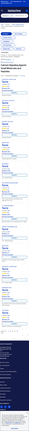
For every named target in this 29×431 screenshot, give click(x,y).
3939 (8, 315)
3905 (8, 231)
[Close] (27, 413)
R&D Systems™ (5, 1)
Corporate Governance (5, 400)
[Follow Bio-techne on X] (5, 406)
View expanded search (7, 62)
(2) (8, 107)
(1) (8, 128)
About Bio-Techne (4, 362)
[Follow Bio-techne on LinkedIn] (1, 406)
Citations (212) (6, 151)
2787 (8, 147)
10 (10, 331)
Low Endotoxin (7, 45)
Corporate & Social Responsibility (8, 371)
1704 (8, 84)
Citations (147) (6, 214)
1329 (8, 168)
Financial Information (5, 391)
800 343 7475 (8, 354)
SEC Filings (2, 397)
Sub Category (18, 34)
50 (17, 331)
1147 (8, 188)
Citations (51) (6, 319)
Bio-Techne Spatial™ (16, 1)
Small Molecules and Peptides (11, 75)
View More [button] (14, 92)
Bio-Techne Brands (4, 365)
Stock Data (3, 394)
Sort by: (3, 59)
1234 (8, 126)
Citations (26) (6, 275)
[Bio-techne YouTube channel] (9, 406)
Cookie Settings (14, 428)
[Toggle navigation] (2, 10)
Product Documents (8, 90)
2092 (8, 105)
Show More (4, 52)
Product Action (7, 37)
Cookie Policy (17, 422)
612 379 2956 (5, 353)
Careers (2, 368)
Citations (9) (6, 130)
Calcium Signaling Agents (18, 24)
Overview (2, 382)
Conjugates (6, 41)
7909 (8, 250)
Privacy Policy (9, 422)
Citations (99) (6, 296)
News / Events (3, 385)
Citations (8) (6, 109)
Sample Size (6, 49)
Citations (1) (6, 252)
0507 (8, 271)
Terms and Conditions (5, 374)
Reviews (18, 49)
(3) (8, 86)
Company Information (5, 388)
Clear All (23, 75)
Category (5, 34)
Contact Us (3, 409)
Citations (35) (6, 88)
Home (2, 24)
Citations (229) (6, 170)
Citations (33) (6, 192)
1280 (8, 210)
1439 (8, 292)
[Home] (14, 10)
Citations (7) (6, 233)
